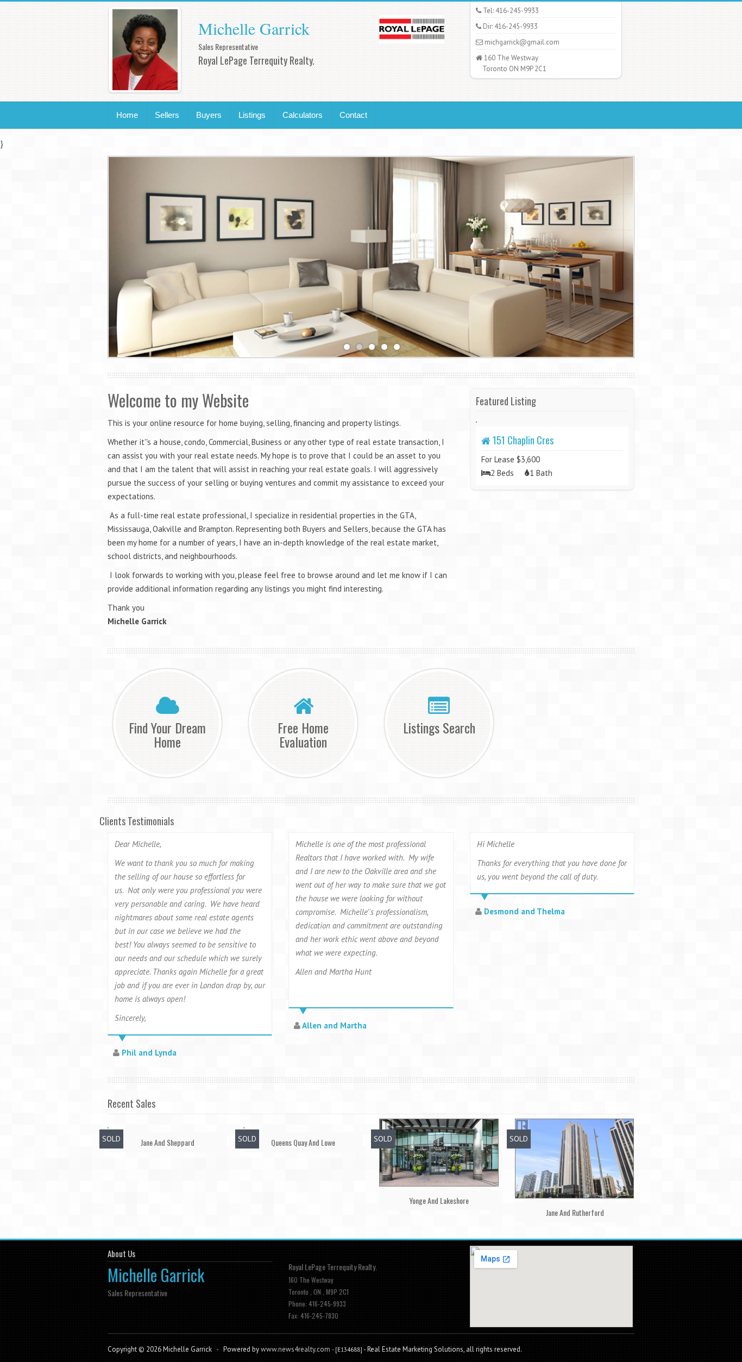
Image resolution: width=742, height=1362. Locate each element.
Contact (353, 115)
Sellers (167, 115)
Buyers (209, 115)
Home (127, 115)
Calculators (302, 115)
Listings (252, 115)
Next (645, 254)
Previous (97, 254)
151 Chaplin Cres (522, 440)
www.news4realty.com (295, 1349)
